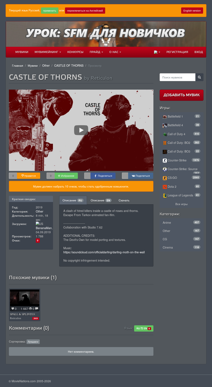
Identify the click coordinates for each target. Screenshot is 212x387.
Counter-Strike (183, 160)
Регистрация (177, 52)
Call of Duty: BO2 (183, 143)
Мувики (21, 52)
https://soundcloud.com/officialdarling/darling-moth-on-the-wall (104, 252)
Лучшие (32, 341)
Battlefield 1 (183, 116)
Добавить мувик (182, 95)
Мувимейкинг (47, 52)
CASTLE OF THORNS (68, 65)
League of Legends (183, 195)
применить (49, 10)
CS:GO (183, 177)
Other (46, 65)
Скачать (124, 200)
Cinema (181, 247)
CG (181, 239)
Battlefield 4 (183, 125)
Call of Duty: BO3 (183, 151)
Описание (72, 200)
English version (192, 10)
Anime (181, 222)
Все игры (181, 204)
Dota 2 (183, 186)
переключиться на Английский (85, 10)
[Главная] (9, 52)
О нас (114, 52)
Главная (17, 65)
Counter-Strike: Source (183, 170)
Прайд (95, 52)
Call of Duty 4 (183, 134)
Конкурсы (75, 52)
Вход (198, 52)
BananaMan (44, 228)
